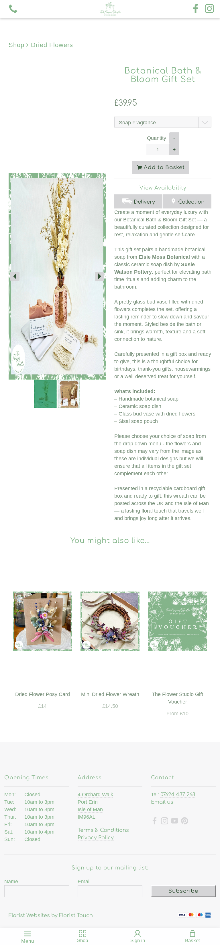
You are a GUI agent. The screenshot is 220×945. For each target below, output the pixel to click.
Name (11, 881)
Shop (16, 45)
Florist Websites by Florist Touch (51, 915)
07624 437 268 (177, 794)
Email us (162, 802)
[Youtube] (174, 821)
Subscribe (183, 891)
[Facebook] (196, 9)
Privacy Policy (96, 837)
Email (84, 881)
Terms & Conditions (103, 830)
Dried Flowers (52, 45)
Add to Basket (163, 167)
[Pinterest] (184, 821)
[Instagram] (209, 9)
